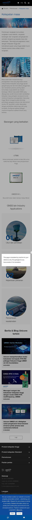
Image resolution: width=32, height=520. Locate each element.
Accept (19, 513)
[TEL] (8, 517)
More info (19, 510)
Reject (12, 513)
